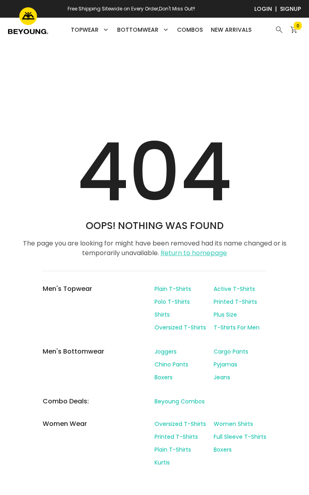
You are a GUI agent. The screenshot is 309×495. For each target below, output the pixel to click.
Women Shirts (233, 424)
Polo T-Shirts (172, 302)
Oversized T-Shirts (180, 327)
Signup (290, 9)
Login (263, 9)
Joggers (165, 352)
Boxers (163, 377)
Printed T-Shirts (235, 302)
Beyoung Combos (179, 401)
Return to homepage (194, 253)
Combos (190, 30)
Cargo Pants (231, 352)
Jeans (222, 377)
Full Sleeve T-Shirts (240, 437)
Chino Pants (171, 364)
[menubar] (161, 29)
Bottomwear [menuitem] (138, 30)
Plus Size (225, 315)
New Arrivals (231, 30)
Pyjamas (225, 364)
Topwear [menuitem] (85, 30)
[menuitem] (190, 29)
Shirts (162, 315)
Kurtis (162, 462)
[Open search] (279, 29)
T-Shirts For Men (237, 327)
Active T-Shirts (234, 289)
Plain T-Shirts (172, 289)
